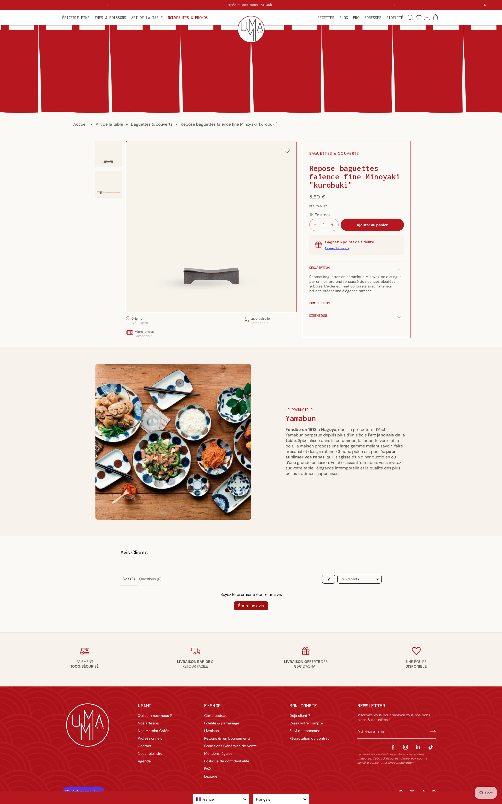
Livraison (211, 730)
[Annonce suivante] (395, 5)
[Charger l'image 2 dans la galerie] (108, 184)
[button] (76, 17)
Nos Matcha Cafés (153, 730)
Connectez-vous (337, 248)
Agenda (144, 761)
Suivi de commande (306, 730)
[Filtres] (328, 579)
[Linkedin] (418, 747)
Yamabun (301, 418)
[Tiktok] (430, 747)
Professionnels (150, 738)
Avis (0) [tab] (128, 579)
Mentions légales (218, 753)
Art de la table (109, 124)
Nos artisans (148, 723)
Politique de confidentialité (226, 761)
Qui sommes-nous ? (155, 715)
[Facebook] (393, 747)
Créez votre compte (306, 723)
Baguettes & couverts (152, 124)
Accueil (80, 124)
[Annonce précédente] (107, 5)
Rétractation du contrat (309, 738)
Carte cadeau (215, 715)
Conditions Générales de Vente (230, 746)
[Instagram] (405, 747)
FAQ (207, 768)
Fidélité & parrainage (221, 723)
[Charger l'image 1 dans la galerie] (108, 154)
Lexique (210, 776)
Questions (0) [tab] (150, 579)
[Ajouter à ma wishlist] (287, 151)
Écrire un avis (251, 605)
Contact (144, 746)
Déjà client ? (299, 715)
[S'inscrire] (430, 731)
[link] (418, 17)
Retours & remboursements (227, 738)
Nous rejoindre (150, 753)
